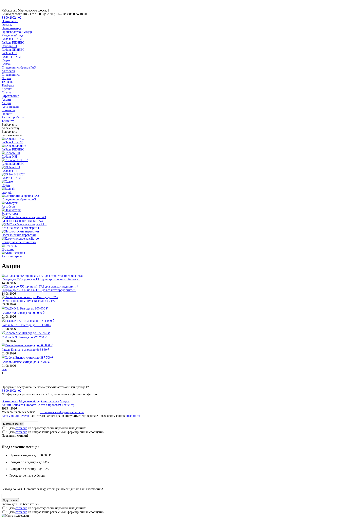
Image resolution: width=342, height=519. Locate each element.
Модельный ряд (12, 35)
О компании (10, 21)
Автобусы (8, 71)
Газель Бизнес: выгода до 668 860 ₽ (25, 349)
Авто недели (10, 106)
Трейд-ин (8, 85)
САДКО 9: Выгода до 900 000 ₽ (23, 312)
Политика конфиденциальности (62, 412)
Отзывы (7, 24)
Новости (7, 113)
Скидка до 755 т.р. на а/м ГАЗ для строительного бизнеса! (41, 279)
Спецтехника (11, 74)
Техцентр (8, 121)
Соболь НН (9, 46)
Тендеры (7, 81)
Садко (6, 60)
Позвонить (133, 415)
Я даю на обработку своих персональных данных (46, 428)
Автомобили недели (16, 415)
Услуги (6, 78)
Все (4, 369)
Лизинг (7, 92)
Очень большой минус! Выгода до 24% (28, 300)
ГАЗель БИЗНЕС (13, 42)
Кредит (6, 88)
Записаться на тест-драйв (47, 415)
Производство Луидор (17, 31)
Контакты (8, 110)
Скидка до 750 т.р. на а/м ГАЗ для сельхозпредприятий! (39, 290)
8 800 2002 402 (11, 17)
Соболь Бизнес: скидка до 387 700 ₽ (26, 362)
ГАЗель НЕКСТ (12, 39)
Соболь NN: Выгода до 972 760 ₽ (24, 337)
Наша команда (11, 28)
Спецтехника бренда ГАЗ (19, 67)
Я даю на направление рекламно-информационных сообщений (55, 432)
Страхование (10, 96)
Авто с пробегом (13, 117)
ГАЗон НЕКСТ (12, 56)
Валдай (6, 64)
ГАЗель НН (9, 53)
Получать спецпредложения (84, 415)
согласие (21, 428)
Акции (6, 99)
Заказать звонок (114, 415)
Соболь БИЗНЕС (13, 49)
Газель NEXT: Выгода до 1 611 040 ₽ (26, 325)
